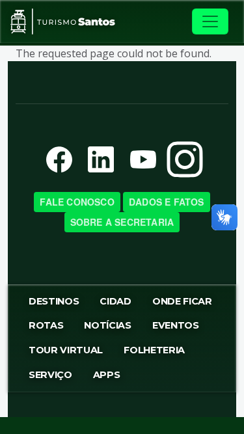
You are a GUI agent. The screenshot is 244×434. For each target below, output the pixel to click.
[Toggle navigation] (210, 21)
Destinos (54, 301)
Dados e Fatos (166, 201)
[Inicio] (62, 21)
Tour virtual (66, 350)
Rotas (46, 325)
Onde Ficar (182, 301)
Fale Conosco (77, 201)
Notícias (107, 325)
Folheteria (154, 350)
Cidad (115, 301)
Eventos (175, 325)
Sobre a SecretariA (122, 221)
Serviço (50, 375)
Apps (106, 375)
